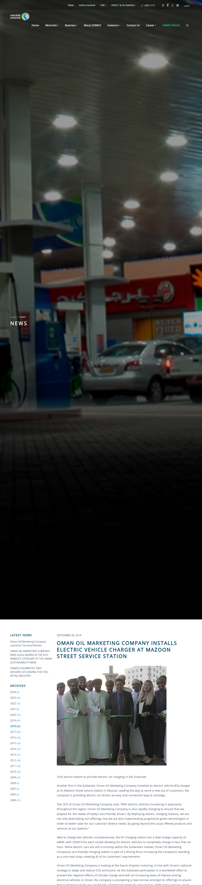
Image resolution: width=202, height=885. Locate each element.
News (71, 5)
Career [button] (150, 25)
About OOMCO (92, 25)
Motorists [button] (51, 25)
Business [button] (70, 25)
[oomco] (19, 16)
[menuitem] (70, 5)
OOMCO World (171, 25)
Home (35, 25)
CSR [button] (102, 5)
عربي (186, 5)
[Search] (187, 25)
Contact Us (133, 25)
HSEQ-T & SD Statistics (123, 5)
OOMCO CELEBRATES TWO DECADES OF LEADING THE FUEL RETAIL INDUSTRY (29, 671)
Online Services (87, 5)
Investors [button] (113, 25)
